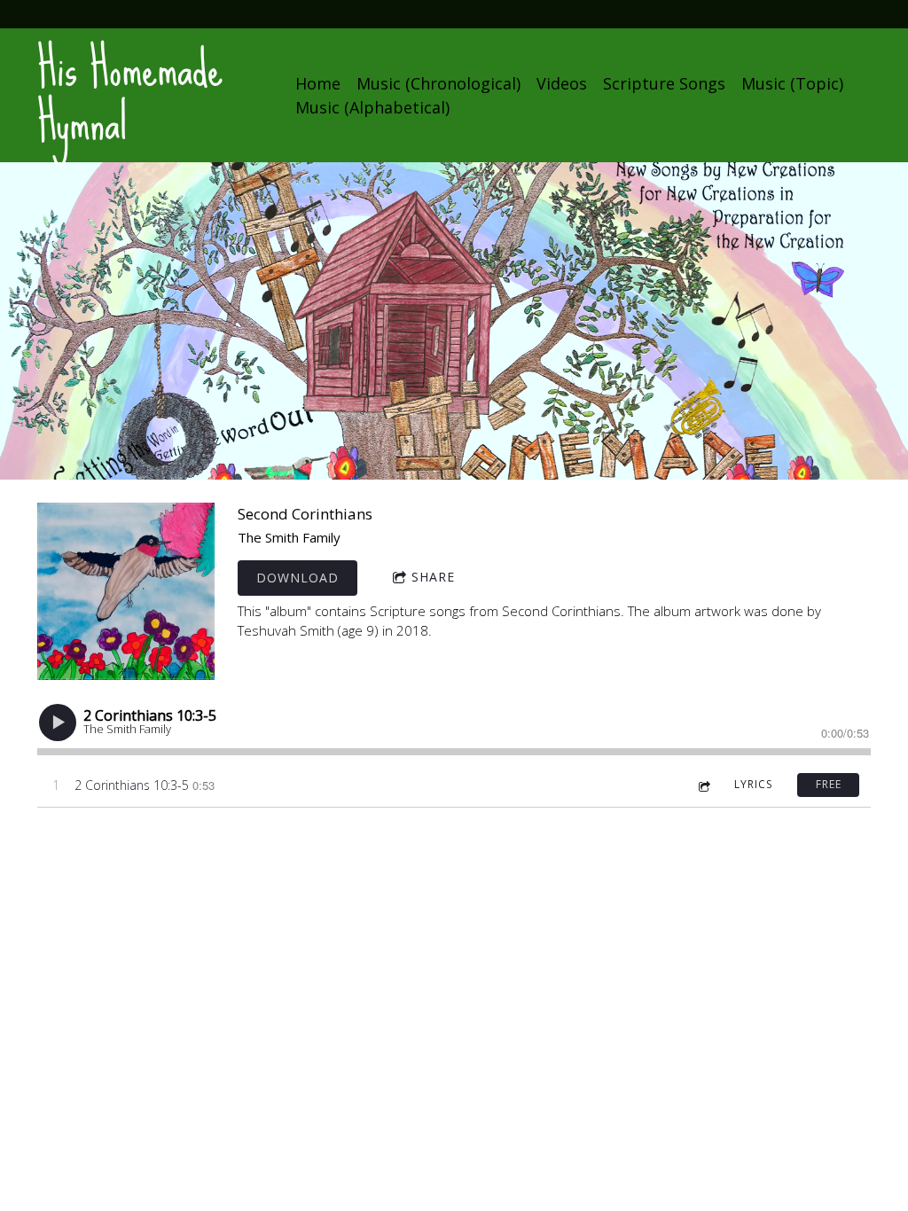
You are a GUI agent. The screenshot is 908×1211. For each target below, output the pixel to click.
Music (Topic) (792, 83)
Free (828, 784)
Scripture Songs (664, 83)
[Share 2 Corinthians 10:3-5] (703, 785)
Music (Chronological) (438, 83)
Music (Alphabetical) (372, 107)
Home (317, 83)
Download (297, 577)
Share (433, 576)
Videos (561, 83)
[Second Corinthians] (126, 591)
